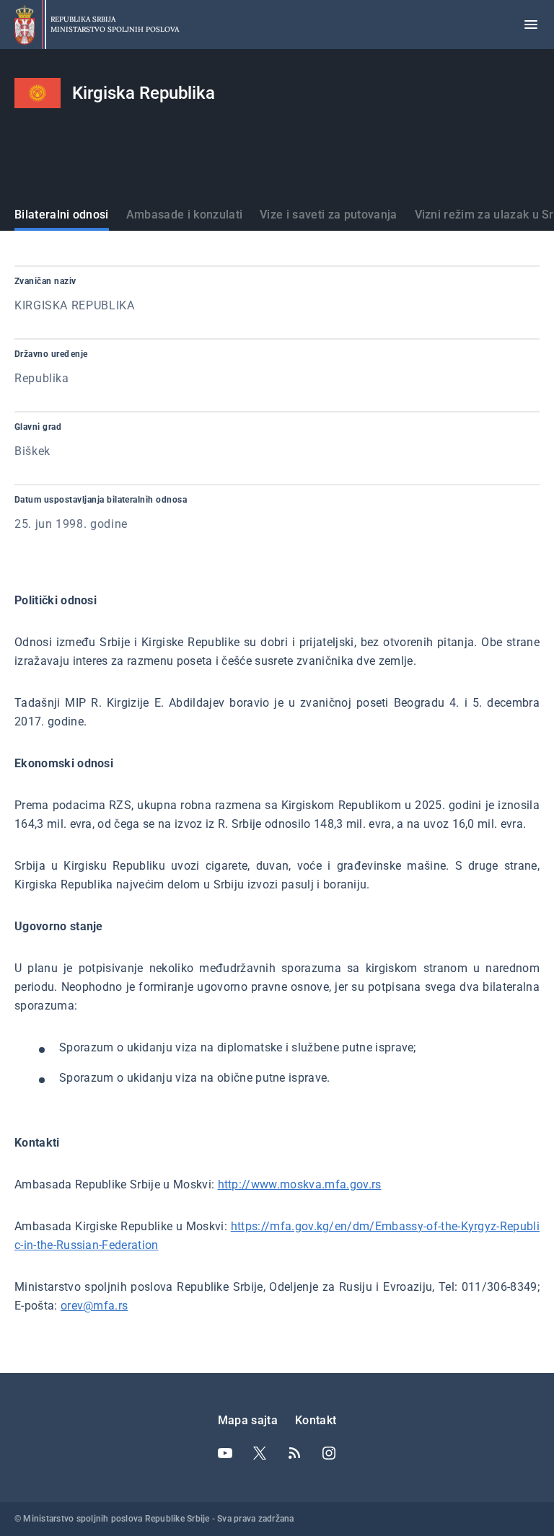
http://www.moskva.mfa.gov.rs (300, 1184)
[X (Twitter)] (259, 1453)
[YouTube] (225, 1453)
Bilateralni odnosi (61, 214)
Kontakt (315, 1420)
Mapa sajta (248, 1420)
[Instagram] (329, 1453)
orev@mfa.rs (94, 1305)
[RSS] (294, 1453)
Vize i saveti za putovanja (328, 214)
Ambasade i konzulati (184, 214)
